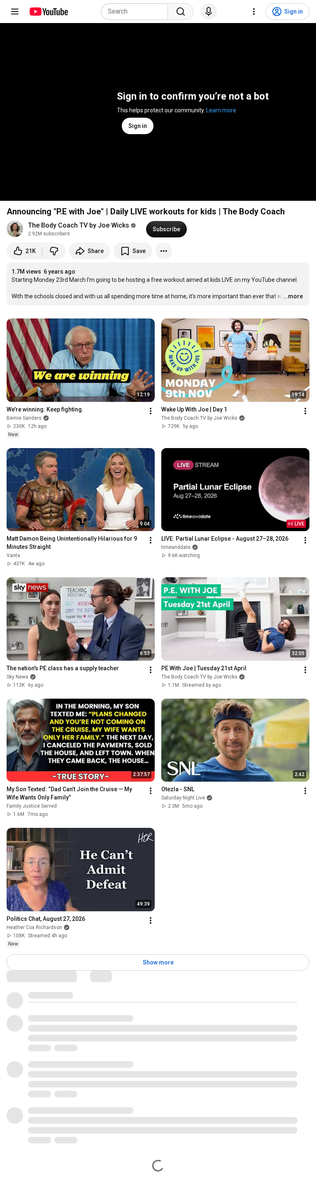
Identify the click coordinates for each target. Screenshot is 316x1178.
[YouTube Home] (48, 11)
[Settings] (254, 11)
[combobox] (137, 11)
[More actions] (164, 251)
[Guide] (15, 11)
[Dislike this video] (53, 251)
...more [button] (293, 296)
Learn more (221, 110)
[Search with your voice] (208, 11)
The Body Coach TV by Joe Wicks (78, 225)
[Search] (180, 11)
